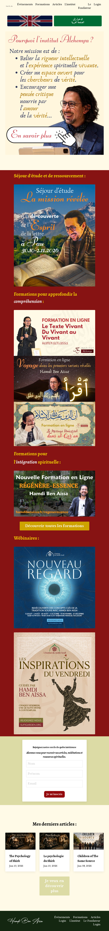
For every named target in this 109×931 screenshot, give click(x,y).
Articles (57, 4)
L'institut (70, 4)
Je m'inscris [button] (54, 794)
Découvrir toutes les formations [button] (54, 526)
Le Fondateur (84, 6)
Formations (42, 4)
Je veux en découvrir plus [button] (54, 886)
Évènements (25, 4)
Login (97, 4)
